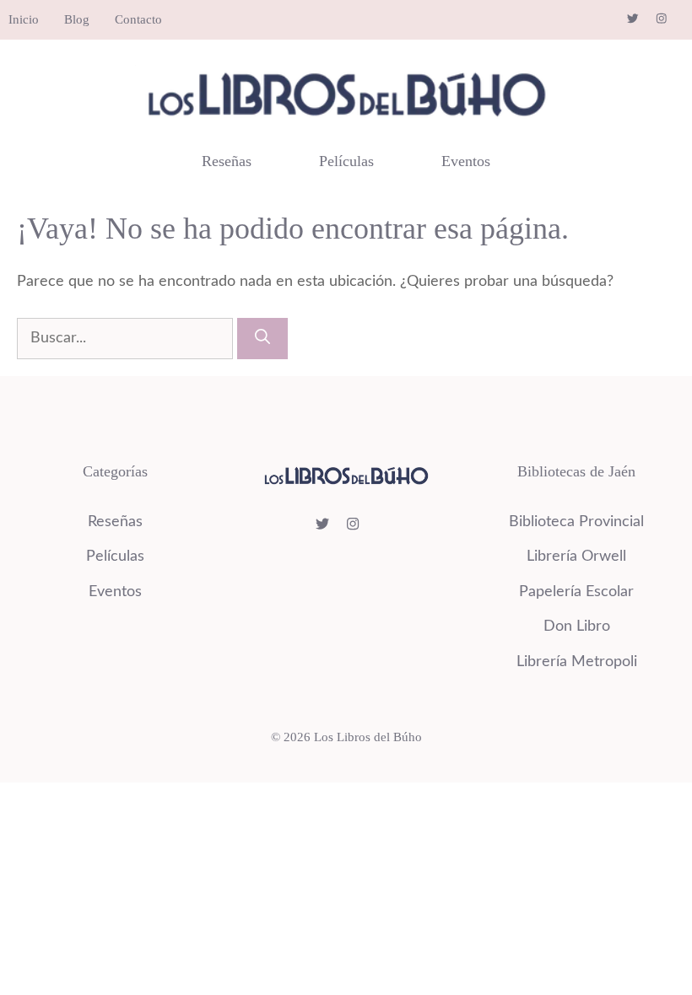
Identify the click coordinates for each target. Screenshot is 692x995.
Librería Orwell (576, 556)
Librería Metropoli (576, 662)
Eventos (465, 161)
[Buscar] (262, 338)
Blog (76, 19)
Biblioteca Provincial (576, 522)
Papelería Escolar (576, 592)
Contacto (138, 19)
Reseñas (226, 161)
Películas (346, 161)
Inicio (23, 19)
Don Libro (576, 626)
